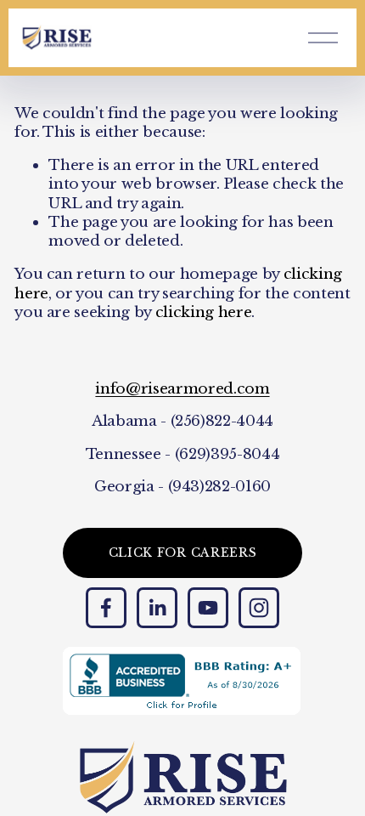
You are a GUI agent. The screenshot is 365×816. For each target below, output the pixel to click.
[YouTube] (208, 607)
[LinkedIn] (157, 607)
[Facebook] (106, 607)
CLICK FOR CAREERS (183, 553)
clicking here (203, 312)
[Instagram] (259, 607)
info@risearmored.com (182, 388)
